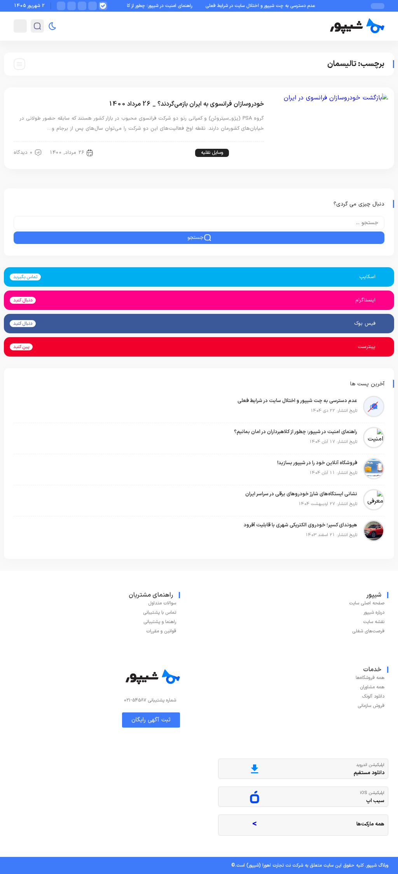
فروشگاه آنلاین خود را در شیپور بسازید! (317, 463)
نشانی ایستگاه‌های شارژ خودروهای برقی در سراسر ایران (301, 494)
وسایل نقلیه (212, 152)
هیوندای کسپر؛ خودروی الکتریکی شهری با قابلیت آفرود (300, 525)
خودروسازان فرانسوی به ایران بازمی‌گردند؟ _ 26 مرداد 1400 (186, 104)
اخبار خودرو (247, 152)
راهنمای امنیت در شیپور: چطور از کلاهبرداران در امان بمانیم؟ (145, 5)
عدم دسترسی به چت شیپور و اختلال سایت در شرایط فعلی (268, 5)
